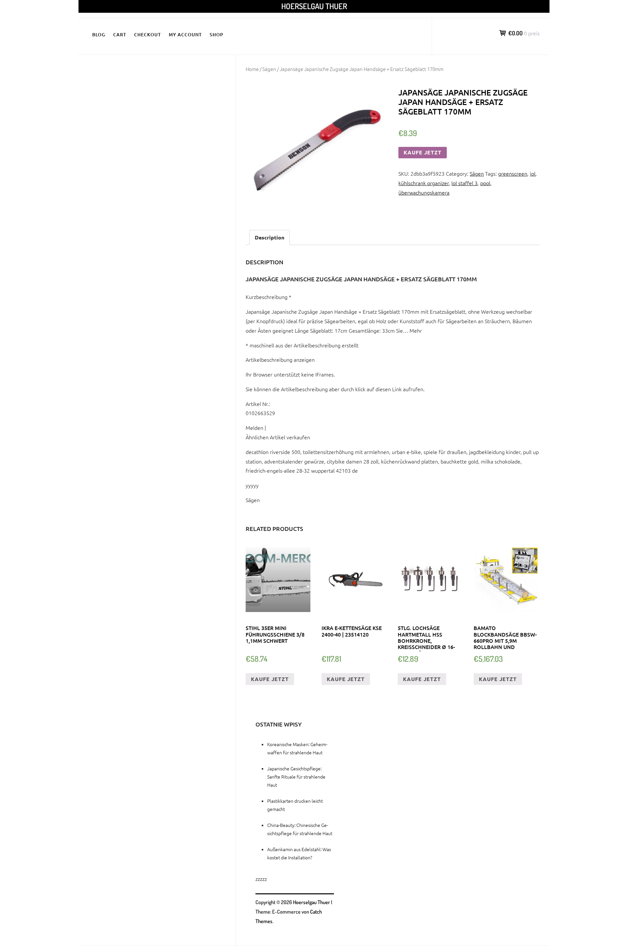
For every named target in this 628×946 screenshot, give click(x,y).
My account (185, 34)
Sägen (269, 68)
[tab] (269, 237)
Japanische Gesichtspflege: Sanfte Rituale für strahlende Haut (296, 776)
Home (252, 68)
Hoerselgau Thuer (314, 6)
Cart (119, 34)
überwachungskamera (423, 192)
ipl (532, 173)
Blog (98, 34)
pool (485, 182)
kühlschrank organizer (423, 182)
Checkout (147, 34)
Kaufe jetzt (423, 152)
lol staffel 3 (464, 182)
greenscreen (512, 173)
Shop (216, 34)
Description (269, 237)
